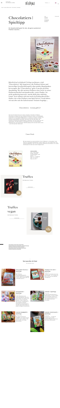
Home (2, 7)
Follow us (47, 2)
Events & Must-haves (7, 7)
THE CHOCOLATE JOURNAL (10, 2)
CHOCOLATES (8, 1)
